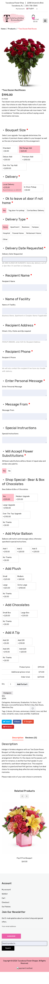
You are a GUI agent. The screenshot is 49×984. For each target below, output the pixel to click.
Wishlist (5, 894)
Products (12, 29)
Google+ (28, 722)
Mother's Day (29, 705)
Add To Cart (22, 684)
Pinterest (8, 727)
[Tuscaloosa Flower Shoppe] (17, 18)
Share (17, 722)
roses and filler (24, 714)
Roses (41, 705)
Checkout (5, 902)
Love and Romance (16, 705)
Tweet (7, 722)
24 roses (16, 711)
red (41, 711)
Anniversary (15, 702)
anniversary (24, 711)
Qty (3, 684)
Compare (7, 693)
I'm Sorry (33, 702)
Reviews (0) (31, 737)
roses (17, 714)
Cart (3, 898)
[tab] (17, 738)
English (31, 9)
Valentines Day (7, 707)
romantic (10, 714)
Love (38, 711)
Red (36, 705)
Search (8, 948)
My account (20, 9)
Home (3, 29)
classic (32, 711)
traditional (35, 714)
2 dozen (9, 711)
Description (17, 737)
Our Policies (6, 907)
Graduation (25, 702)
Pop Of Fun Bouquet (24, 858)
